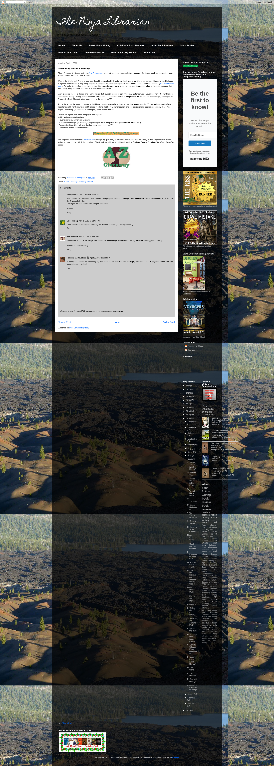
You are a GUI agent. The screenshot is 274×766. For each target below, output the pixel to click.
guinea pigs (209, 569)
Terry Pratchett (209, 567)
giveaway (213, 527)
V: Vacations (192, 500)
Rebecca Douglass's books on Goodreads (208, 410)
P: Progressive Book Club (192, 555)
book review (206, 500)
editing (205, 520)
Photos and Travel (68, 52)
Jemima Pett (88, 140)
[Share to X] (107, 177)
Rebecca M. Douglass (76, 258)
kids (215, 582)
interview (205, 608)
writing (206, 495)
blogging (82, 182)
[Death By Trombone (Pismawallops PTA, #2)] (207, 435)
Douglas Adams (209, 614)
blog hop (213, 536)
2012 (188, 710)
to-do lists (206, 640)
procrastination (207, 573)
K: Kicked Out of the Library (191, 611)
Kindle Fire (206, 616)
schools (205, 625)
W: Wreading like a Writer (192, 492)
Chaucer (213, 612)
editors (214, 606)
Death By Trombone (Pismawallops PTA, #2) (222, 432)
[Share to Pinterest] (112, 177)
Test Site (191, 350)
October (191, 433)
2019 (188, 396)
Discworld (213, 565)
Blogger (175, 758)
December (192, 421)
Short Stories (187, 45)
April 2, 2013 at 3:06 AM (89, 237)
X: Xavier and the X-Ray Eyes (191, 482)
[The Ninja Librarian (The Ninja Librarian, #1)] (206, 447)
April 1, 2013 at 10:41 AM (88, 195)
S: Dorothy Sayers (191, 522)
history (204, 527)
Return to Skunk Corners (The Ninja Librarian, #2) (224, 470)
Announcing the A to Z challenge (192, 687)
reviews (90, 182)
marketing (206, 593)
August (191, 445)
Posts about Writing (99, 45)
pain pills (213, 636)
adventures (212, 547)
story (210, 625)
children (205, 606)
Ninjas (214, 616)
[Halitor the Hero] (207, 460)
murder (204, 571)
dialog (215, 633)
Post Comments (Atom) (79, 328)
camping (213, 586)
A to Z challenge (95, 73)
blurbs (214, 603)
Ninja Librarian (209, 525)
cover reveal (209, 538)
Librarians (213, 578)
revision (205, 556)
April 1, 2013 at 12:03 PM (89, 221)
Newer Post (64, 322)
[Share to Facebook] (110, 177)
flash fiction (206, 489)
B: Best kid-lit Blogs (192, 680)
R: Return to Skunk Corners (192, 529)
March (191, 694)
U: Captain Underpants (192, 507)
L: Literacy (191, 604)
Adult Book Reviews (162, 45)
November (192, 427)
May (190, 456)
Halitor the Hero (218, 456)
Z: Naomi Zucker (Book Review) (191, 465)
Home (61, 45)
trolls (215, 556)
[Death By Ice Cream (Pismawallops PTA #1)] (207, 422)
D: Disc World (190, 668)
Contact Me (149, 52)
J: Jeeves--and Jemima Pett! (192, 621)
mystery (206, 512)
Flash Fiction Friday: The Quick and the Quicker (191, 542)
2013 (188, 418)
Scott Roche (209, 601)
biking (204, 554)
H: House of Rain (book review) (192, 637)
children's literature (209, 588)
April (190, 459)
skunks (204, 638)
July (190, 448)
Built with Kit (199, 159)
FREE (204, 584)
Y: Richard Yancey (191, 474)
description (206, 621)
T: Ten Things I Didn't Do (192, 515)
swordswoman (212, 638)
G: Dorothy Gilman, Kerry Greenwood (192, 649)
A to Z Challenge (71, 182)
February (191, 698)
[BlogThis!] (104, 177)
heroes (214, 554)
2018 (188, 400)
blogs (210, 584)
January (191, 704)
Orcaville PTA (209, 618)
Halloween (212, 545)
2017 (188, 404)
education (205, 636)
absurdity (205, 603)
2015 (188, 411)
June (190, 452)
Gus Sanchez (207, 575)
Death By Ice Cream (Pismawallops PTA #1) (221, 419)
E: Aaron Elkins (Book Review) (191, 660)
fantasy (205, 517)
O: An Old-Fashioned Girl (192, 564)
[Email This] (102, 177)
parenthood (206, 610)
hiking (214, 520)
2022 (188, 386)
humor (213, 517)
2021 (188, 389)
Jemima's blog (82, 245)
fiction (214, 590)
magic (204, 547)
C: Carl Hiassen (191, 674)
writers (204, 565)
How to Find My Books (123, 52)
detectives (206, 590)
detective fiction (209, 623)
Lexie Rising (72, 221)
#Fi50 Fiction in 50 (94, 52)
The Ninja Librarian (103, 22)
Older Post (169, 322)
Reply (69, 212)
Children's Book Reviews (130, 45)
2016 (188, 407)
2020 (188, 393)
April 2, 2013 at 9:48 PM (100, 258)
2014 (188, 415)
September (192, 439)
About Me (77, 45)
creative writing (209, 550)
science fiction (209, 515)
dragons (205, 541)
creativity (213, 563)
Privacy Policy (67, 723)
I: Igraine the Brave (192, 630)
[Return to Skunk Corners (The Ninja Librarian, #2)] (207, 473)
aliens (211, 582)
